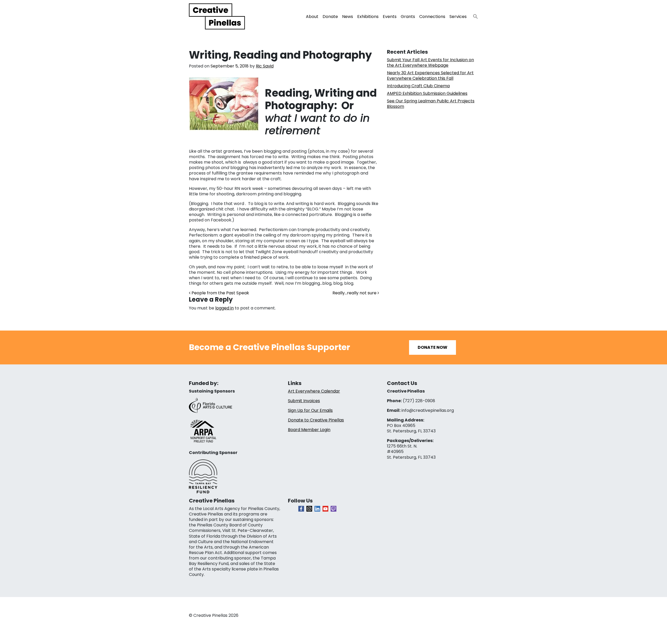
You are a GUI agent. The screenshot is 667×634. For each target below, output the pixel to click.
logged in (224, 308)
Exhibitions (368, 17)
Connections (432, 17)
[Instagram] (309, 509)
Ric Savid (265, 66)
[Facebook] (301, 509)
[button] (473, 15)
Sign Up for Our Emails (310, 410)
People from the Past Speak (219, 293)
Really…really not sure (355, 293)
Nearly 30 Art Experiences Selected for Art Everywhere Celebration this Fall (430, 75)
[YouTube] (325, 509)
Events (390, 17)
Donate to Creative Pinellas (316, 420)
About (312, 17)
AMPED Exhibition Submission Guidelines (427, 93)
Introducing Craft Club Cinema (418, 86)
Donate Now (432, 347)
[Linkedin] (317, 509)
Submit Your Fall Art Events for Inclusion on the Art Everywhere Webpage (430, 62)
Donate (330, 17)
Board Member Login (309, 430)
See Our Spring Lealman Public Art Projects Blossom (430, 103)
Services (458, 17)
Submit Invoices (304, 401)
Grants (408, 17)
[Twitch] (333, 509)
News (347, 17)
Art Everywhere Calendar (314, 391)
